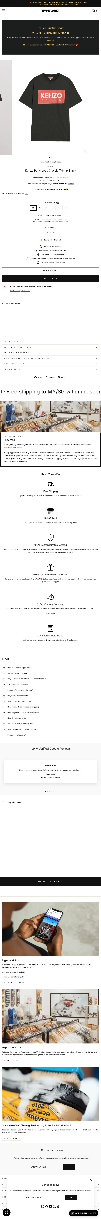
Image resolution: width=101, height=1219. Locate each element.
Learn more (71, 183)
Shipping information (16, 352)
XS (33, 208)
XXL (66, 208)
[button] (83, 1213)
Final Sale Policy (14, 363)
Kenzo (57, 162)
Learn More (11, 1138)
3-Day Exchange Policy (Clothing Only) (27, 358)
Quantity (50, 227)
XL (59, 208)
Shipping (42, 180)
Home (42, 162)
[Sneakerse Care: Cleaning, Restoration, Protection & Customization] (50, 1094)
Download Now (14, 983)
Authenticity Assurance (18, 347)
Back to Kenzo (52, 881)
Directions (11, 1060)
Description (11, 341)
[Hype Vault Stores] (50, 1016)
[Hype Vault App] (50, 929)
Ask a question (13, 369)
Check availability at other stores (20, 291)
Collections (50, 162)
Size (49, 202)
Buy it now (50, 278)
